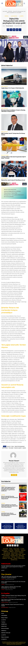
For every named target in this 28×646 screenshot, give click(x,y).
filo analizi (11, 448)
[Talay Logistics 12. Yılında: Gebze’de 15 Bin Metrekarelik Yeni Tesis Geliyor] (23, 505)
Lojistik (24, 448)
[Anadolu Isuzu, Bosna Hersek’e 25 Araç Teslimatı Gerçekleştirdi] (23, 514)
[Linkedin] (14, 29)
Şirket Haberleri (4, 86)
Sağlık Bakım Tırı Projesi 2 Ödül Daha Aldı (12, 88)
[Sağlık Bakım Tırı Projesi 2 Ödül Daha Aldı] (14, 77)
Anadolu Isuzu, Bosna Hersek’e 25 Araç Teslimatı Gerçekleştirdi (8, 514)
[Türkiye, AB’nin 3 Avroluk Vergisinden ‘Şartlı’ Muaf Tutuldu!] (14, 145)
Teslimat (3, 511)
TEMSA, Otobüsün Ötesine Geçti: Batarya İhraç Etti (13, 595)
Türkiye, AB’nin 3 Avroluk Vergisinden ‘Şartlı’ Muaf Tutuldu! (13, 157)
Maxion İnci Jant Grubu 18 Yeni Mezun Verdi (13, 180)
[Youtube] (17, 545)
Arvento (9, 446)
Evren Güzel (5, 448)
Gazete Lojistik (17, 448)
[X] (11, 29)
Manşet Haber (4, 597)
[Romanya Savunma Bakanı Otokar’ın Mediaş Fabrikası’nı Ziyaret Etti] (14, 99)
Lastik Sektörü (14, 16)
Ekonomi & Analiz (4, 155)
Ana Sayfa (5, 11)
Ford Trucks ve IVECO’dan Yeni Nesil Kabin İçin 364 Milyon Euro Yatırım (13, 600)
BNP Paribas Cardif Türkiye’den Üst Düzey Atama (13, 134)
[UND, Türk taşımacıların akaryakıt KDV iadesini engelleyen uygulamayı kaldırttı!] (23, 488)
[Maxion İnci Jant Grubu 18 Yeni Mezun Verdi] (14, 169)
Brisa (13, 446)
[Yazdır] (17, 29)
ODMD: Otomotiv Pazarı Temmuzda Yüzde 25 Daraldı (12, 605)
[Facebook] (8, 29)
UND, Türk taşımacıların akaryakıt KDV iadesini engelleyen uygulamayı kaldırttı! (8, 489)
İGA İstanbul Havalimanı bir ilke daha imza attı (20, 526)
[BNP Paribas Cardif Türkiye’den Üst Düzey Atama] (14, 122)
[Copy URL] (20, 29)
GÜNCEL (10, 11)
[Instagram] (14, 475)
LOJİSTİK (21, 16)
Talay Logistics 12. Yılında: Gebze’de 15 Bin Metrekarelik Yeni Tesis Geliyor (9, 506)
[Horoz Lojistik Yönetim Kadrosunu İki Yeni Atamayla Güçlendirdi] (23, 497)
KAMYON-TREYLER (4, 602)
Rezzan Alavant (9, 25)
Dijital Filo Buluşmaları (20, 446)
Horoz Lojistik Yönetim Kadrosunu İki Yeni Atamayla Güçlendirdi (9, 497)
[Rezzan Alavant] (14, 455)
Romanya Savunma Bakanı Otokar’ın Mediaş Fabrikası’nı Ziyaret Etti (13, 110)
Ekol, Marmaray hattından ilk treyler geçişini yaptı (7, 526)
